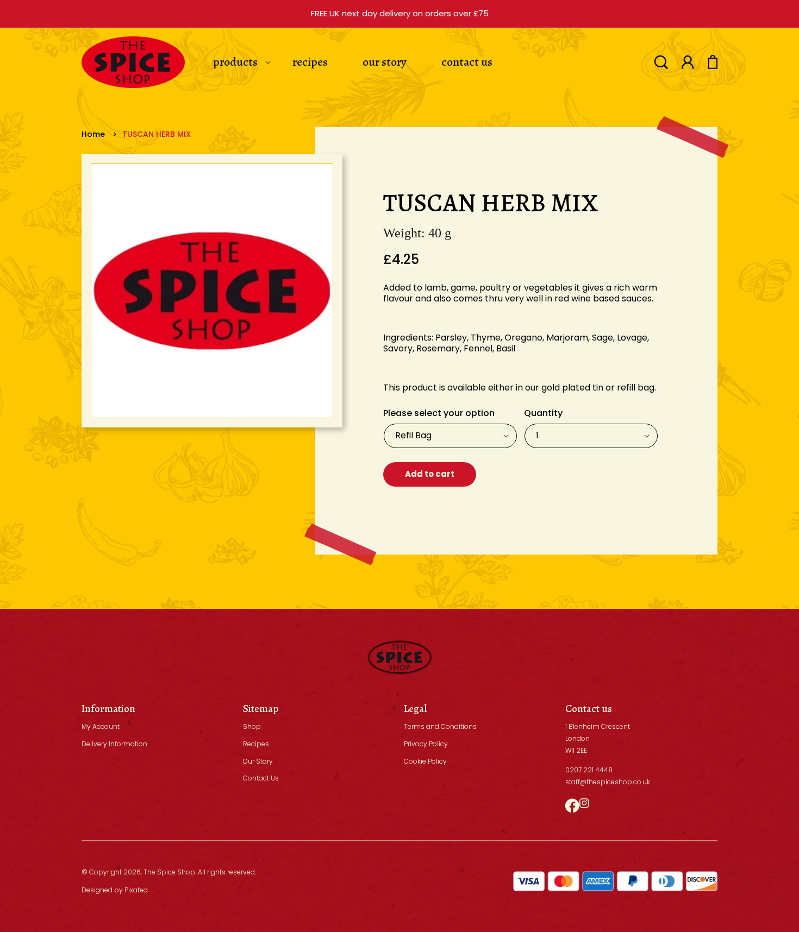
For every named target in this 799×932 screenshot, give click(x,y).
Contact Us (261, 778)
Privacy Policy (426, 743)
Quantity (543, 413)
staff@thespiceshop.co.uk (607, 781)
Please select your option (439, 413)
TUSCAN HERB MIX (156, 134)
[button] (661, 62)
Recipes (256, 743)
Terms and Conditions (440, 726)
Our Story (258, 761)
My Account (101, 726)
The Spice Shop (169, 872)
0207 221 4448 (589, 769)
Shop (252, 726)
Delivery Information (114, 743)
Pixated (136, 890)
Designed (97, 890)
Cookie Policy (425, 761)
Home (93, 134)
